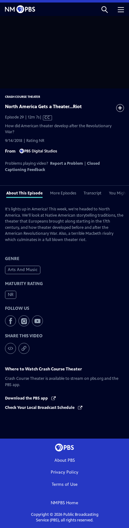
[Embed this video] (10, 348)
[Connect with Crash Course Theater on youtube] (37, 320)
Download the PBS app (27, 398)
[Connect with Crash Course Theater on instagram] (23, 320)
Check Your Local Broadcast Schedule (40, 407)
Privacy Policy (64, 472)
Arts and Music (23, 269)
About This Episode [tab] (24, 193)
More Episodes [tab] (63, 193)
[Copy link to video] (23, 348)
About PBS (64, 460)
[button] (104, 9)
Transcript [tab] (92, 193)
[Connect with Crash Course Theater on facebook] (10, 320)
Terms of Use (65, 484)
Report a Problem (66, 163)
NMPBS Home (64, 502)
